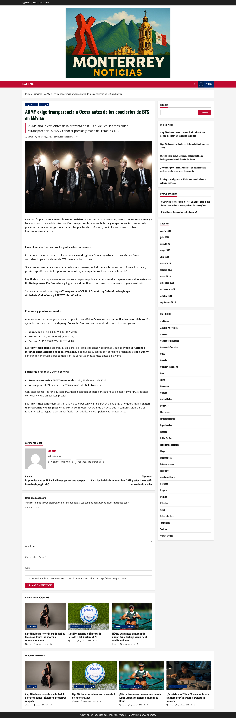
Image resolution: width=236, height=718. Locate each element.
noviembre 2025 (167, 289)
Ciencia (163, 360)
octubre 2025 (166, 295)
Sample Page (28, 84)
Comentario (32, 507)
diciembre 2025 (167, 282)
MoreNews (134, 714)
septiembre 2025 (168, 302)
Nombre (30, 546)
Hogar (163, 451)
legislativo (164, 470)
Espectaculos (31, 105)
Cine (162, 373)
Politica (163, 496)
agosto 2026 (166, 230)
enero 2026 (165, 276)
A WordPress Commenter (172, 212)
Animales (164, 334)
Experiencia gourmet (169, 444)
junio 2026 (165, 243)
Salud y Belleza (166, 516)
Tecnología (165, 522)
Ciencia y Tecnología (169, 366)
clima (162, 379)
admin (30, 136)
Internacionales (167, 464)
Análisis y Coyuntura (169, 327)
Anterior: (55, 480)
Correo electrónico (35, 557)
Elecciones (165, 412)
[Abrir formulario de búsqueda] (195, 84)
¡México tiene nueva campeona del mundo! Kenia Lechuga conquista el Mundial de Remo (129, 637)
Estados (163, 431)
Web (27, 567)
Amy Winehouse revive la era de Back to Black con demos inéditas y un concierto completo (45, 637)
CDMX (162, 353)
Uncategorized (166, 535)
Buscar (164, 104)
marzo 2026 (165, 263)
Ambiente (164, 321)
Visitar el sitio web (60, 461)
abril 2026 (164, 256)
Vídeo (209, 84)
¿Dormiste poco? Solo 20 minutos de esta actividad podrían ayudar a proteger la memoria (183, 169)
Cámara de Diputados (169, 340)
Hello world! (191, 212)
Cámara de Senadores (169, 347)
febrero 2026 (166, 269)
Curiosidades (166, 399)
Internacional (166, 457)
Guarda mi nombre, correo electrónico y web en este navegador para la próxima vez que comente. (79, 578)
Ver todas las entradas (89, 461)
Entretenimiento (167, 418)
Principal (44, 105)
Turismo (163, 529)
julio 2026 (164, 237)
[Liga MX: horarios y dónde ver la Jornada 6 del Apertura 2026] (88, 616)
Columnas (164, 386)
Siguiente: (121, 480)
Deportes (75, 626)
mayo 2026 (165, 250)
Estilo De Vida (166, 438)
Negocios (164, 490)
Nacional (164, 483)
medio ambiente (167, 477)
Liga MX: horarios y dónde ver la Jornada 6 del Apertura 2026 (84, 635)
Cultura (163, 392)
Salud (162, 509)
